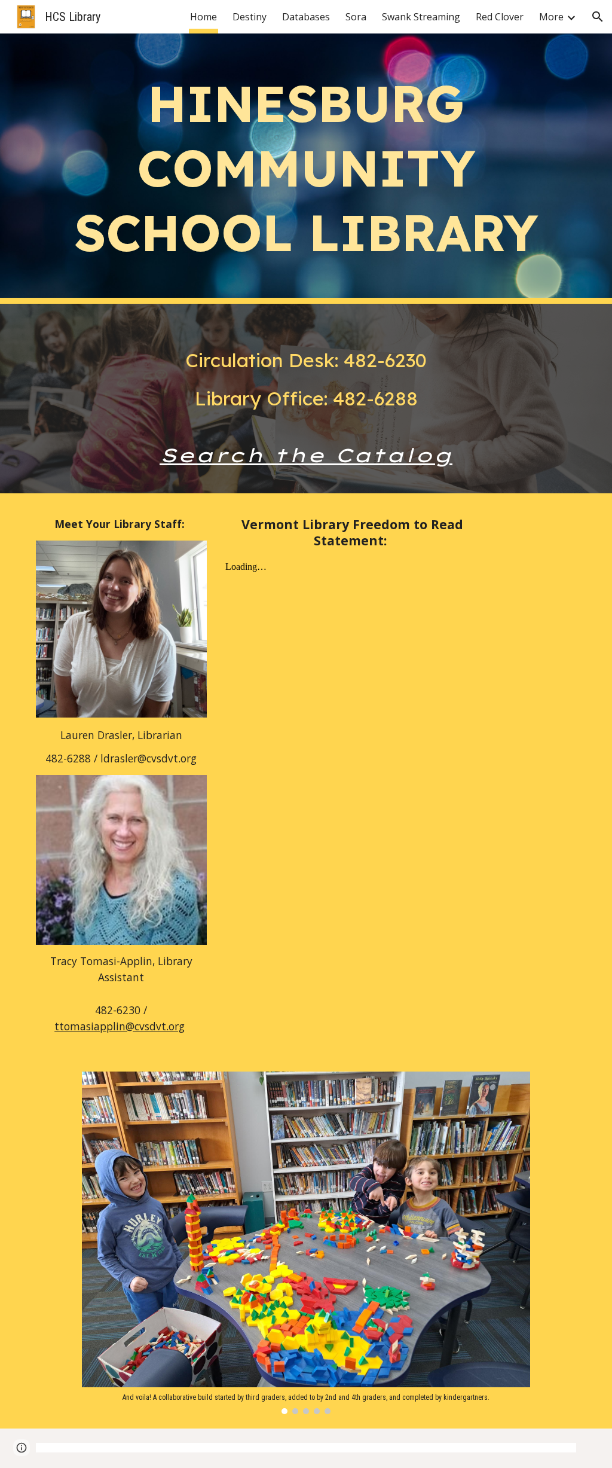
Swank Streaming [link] (421, 16)
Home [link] (203, 16)
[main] (306, 168)
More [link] (551, 16)
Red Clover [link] (500, 16)
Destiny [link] (249, 16)
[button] (597, 16)
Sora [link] (355, 16)
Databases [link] (306, 16)
